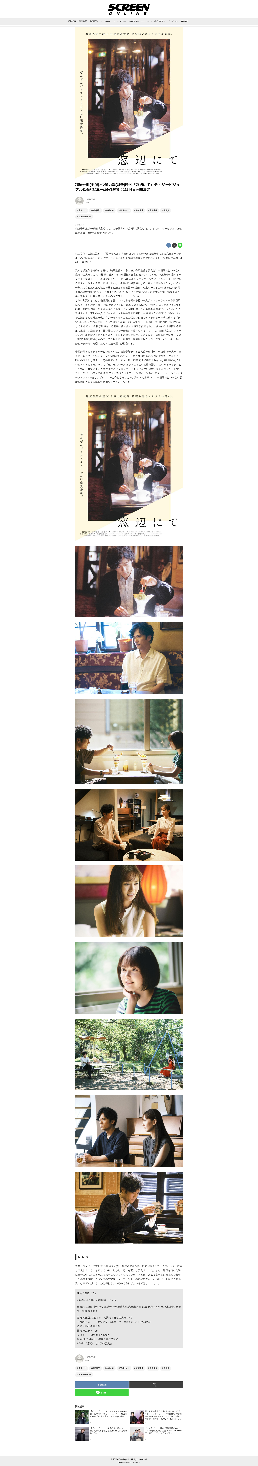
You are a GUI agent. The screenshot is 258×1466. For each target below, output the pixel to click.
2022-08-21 (90, 199)
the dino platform (132, 1462)
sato (87, 202)
